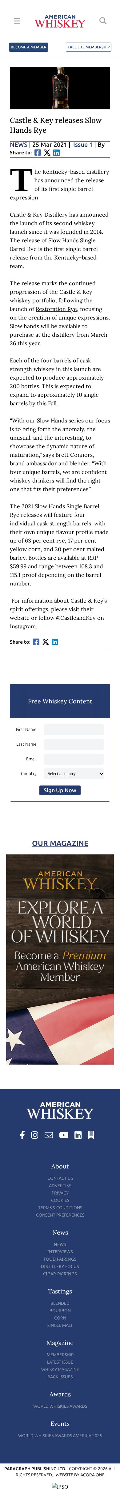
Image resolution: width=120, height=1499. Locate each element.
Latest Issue (60, 1362)
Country (29, 773)
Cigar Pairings (60, 1274)
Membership (60, 1354)
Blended (60, 1303)
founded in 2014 (81, 231)
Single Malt (60, 1325)
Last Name (26, 744)
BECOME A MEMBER (28, 47)
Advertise (60, 1185)
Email (31, 759)
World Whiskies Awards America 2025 (60, 1435)
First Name (26, 729)
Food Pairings (60, 1259)
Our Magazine (60, 843)
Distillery (56, 214)
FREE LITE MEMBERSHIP (89, 47)
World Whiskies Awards (60, 1406)
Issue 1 (83, 144)
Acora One (92, 1475)
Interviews (60, 1252)
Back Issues (60, 1377)
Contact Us (60, 1178)
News (20, 144)
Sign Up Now (60, 790)
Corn (60, 1318)
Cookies (60, 1200)
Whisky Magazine (60, 1369)
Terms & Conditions (60, 1207)
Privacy (60, 1193)
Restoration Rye (56, 308)
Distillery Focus (60, 1266)
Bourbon (60, 1310)
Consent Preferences (60, 1215)
